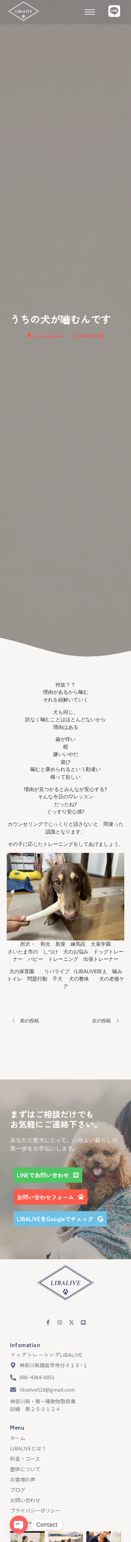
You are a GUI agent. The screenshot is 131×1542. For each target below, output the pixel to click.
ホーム (17, 1437)
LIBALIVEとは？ (28, 1448)
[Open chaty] (19, 1525)
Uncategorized (49, 336)
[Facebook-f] (48, 1322)
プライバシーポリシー (35, 1510)
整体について (25, 1468)
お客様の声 (22, 1479)
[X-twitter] (71, 1322)
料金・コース (25, 1458)
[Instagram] (59, 1322)
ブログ (17, 1489)
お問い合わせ (25, 1500)
